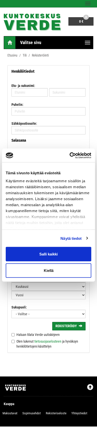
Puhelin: (17, 105)
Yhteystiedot (79, 413)
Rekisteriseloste (56, 413)
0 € (83, 20)
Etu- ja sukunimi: (23, 86)
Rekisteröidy (66, 326)
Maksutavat (9, 413)
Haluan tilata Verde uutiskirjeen (38, 335)
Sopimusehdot (31, 413)
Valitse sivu (30, 42)
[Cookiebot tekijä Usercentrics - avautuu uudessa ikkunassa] (69, 155)
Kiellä (48, 270)
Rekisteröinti (40, 55)
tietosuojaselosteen (47, 341)
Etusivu (12, 55)
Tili (25, 55)
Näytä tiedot (71, 238)
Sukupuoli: (19, 307)
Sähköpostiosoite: (24, 123)
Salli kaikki (48, 254)
